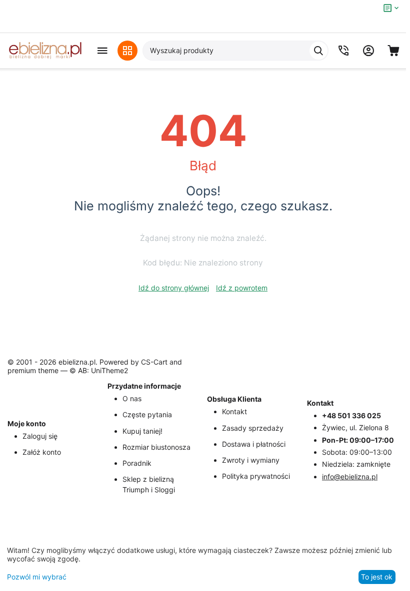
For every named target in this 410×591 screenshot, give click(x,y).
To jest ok (376, 576)
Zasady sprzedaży (253, 428)
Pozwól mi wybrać (36, 576)
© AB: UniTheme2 (99, 370)
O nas (132, 398)
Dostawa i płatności (254, 444)
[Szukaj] (319, 51)
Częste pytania (147, 414)
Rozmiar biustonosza (156, 447)
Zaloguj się (40, 436)
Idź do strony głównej (173, 287)
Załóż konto (41, 452)
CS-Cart (154, 362)
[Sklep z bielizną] (45, 50)
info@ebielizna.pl (350, 476)
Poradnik (137, 463)
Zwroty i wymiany (251, 460)
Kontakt (234, 411)
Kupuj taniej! (142, 431)
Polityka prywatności (256, 476)
